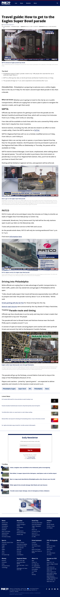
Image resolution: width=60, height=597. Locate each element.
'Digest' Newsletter (36, 526)
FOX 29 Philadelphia (6, 26)
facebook (46, 589)
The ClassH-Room (36, 546)
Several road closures (9, 307)
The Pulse (49, 554)
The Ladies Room (51, 553)
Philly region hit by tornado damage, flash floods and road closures (28, 485)
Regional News (22, 558)
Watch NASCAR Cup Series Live (51, 569)
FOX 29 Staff (5, 24)
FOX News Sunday (6, 536)
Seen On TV (34, 533)
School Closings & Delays (21, 525)
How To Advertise (36, 567)
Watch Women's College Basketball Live (52, 577)
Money (4, 558)
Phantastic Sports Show (7, 542)
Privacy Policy (31, 457)
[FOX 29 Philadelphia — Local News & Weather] (6, 3)
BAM (48, 544)
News (47, 389)
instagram (52, 589)
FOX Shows (34, 544)
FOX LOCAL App (20, 560)
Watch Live (34, 529)
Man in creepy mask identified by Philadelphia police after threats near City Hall (32, 479)
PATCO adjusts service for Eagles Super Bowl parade (15, 272)
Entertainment (37, 540)
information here (15, 237)
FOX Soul (19, 551)
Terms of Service (31, 458)
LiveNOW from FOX (21, 546)
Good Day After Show (37, 522)
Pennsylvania (5, 526)
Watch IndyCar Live (51, 572)
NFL (30, 389)
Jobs (33, 572)
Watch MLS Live (50, 581)
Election (48, 522)
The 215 (49, 551)
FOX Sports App (5, 554)
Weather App (20, 534)
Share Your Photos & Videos (37, 551)
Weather (19, 520)
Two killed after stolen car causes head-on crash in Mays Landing (17, 412)
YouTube (19, 553)
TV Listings (34, 571)
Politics (49, 520)
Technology (4, 567)
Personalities (35, 569)
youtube (55, 589)
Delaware (4, 529)
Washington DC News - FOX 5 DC (22, 569)
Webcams (19, 549)
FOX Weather (20, 527)
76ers (3, 551)
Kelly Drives (49, 549)
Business (4, 560)
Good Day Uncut (36, 535)
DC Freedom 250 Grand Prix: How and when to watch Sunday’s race (17, 399)
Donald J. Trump (50, 526)
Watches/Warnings (21, 532)
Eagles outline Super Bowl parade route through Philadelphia (18, 365)
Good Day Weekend (36, 524)
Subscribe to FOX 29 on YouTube (28, 499)
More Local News (6, 531)
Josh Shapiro (50, 528)
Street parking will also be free (13, 303)
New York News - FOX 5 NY (22, 566)
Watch (19, 540)
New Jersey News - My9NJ (21, 563)
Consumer (4, 562)
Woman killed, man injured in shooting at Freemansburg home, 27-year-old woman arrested (23, 418)
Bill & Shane (49, 547)
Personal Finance (6, 565)
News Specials (20, 547)
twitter (49, 589)
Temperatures (20, 531)
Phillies (3, 549)
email (57, 589)
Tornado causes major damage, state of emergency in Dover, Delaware (29, 491)
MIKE (48, 542)
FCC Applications (36, 565)
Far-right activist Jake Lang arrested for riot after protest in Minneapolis (18, 425)
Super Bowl (22, 389)
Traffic (33, 528)
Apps (33, 560)
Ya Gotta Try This (36, 531)
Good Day (35, 520)
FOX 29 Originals (52, 540)
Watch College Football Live (52, 564)
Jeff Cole (12, 24)
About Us (35, 558)
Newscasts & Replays (22, 544)
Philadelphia (38, 389)
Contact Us (34, 562)
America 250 (5, 522)
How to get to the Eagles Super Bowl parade (13, 198)
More (35, 3)
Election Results (50, 524)
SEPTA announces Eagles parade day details (13, 62)
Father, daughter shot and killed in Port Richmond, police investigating (30, 467)
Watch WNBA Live (51, 579)
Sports (4, 540)
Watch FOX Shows (36, 549)
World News (5, 535)
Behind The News (51, 546)
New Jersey (4, 528)
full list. (37, 130)
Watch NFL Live (50, 562)
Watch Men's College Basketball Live (52, 574)
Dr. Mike (34, 536)
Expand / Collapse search (57, 3)
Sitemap (34, 574)
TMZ (33, 547)
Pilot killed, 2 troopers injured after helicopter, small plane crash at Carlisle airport (33, 473)
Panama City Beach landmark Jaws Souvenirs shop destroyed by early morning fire (21, 405)
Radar (18, 529)
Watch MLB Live (51, 567)
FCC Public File (35, 564)
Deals (3, 564)
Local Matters (20, 554)
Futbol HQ (4, 544)
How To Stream (20, 542)
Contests (34, 542)
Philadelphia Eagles (15, 26)
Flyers (3, 547)
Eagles (3, 546)
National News (5, 533)
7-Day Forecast (20, 522)
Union (3, 553)
